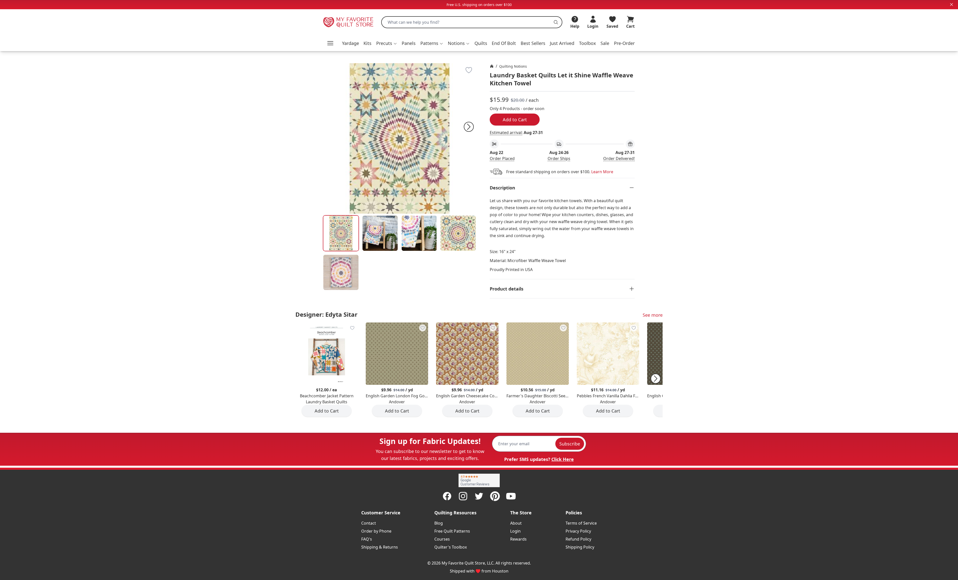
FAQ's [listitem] (366, 539)
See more (653, 315)
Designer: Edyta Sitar (326, 314)
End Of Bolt (504, 43)
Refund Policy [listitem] (578, 539)
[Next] (469, 127)
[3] (458, 233)
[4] (341, 272)
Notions (456, 43)
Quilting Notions (513, 66)
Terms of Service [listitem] (581, 523)
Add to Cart (515, 120)
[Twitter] (479, 496)
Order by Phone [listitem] (376, 531)
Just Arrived (562, 43)
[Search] (555, 22)
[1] (380, 233)
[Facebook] (447, 496)
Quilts (481, 43)
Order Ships (559, 158)
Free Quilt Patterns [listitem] (452, 531)
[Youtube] (511, 496)
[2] (419, 233)
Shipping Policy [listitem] (580, 547)
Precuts (384, 43)
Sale (604, 43)
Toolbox (587, 43)
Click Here (562, 459)
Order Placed (502, 158)
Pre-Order (624, 43)
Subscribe (569, 444)
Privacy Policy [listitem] (578, 531)
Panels (409, 43)
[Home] (492, 66)
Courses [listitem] (442, 539)
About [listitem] (516, 523)
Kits (367, 43)
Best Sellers (533, 43)
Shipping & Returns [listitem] (379, 547)
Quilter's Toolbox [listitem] (450, 547)
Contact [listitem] (368, 523)
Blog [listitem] (438, 523)
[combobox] (471, 22)
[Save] (469, 70)
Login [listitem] (515, 531)
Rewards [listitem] (518, 539)
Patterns (429, 43)
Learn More (602, 171)
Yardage (350, 43)
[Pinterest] (495, 496)
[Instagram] (463, 496)
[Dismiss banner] (951, 4)
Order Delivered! (619, 158)
